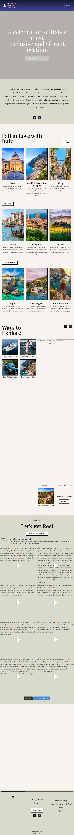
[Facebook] (34, 117)
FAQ (61, 811)
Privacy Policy (61, 800)
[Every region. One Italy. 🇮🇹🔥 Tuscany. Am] (55, 639)
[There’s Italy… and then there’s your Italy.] (55, 676)
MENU (68, 5)
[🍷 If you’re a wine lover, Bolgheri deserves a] (55, 565)
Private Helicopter (64, 485)
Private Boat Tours (10, 357)
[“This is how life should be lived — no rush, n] (18, 639)
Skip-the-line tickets (46, 505)
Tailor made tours (28, 357)
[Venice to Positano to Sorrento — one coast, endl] (18, 602)
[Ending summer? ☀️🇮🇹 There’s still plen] (18, 565)
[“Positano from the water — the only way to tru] (55, 602)
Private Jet (46, 485)
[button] (13, 797)
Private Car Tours (10, 377)
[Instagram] (39, 117)
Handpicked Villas (28, 377)
